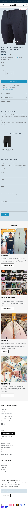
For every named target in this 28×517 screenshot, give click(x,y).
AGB (2, 463)
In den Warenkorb (14, 81)
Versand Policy (4, 471)
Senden (5, 214)
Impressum (3, 467)
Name (2, 172)
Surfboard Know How (6, 441)
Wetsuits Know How (6, 443)
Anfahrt (5, 351)
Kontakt (3, 469)
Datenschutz (4, 465)
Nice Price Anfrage (7, 395)
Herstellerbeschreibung (7, 97)
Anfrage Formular (7, 308)
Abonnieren (6, 495)
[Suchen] (5, 4)
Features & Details (6, 93)
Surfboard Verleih (5, 449)
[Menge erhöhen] (11, 73)
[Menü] (1, 4)
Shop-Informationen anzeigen (8, 89)
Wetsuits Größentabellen (7, 445)
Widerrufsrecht (4, 474)
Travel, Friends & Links (6, 454)
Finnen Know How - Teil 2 (7, 438)
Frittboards (6, 511)
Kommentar (4, 201)
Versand (17, 57)
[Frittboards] (14, 5)
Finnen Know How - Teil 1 (7, 436)
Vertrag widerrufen (8, 433)
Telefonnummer (5, 186)
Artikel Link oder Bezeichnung (9, 194)
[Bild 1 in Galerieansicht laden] (14, 27)
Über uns (3, 452)
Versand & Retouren (6, 101)
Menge (3, 70)
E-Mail (2, 179)
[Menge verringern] (3, 73)
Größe (2, 62)
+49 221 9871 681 (7, 265)
